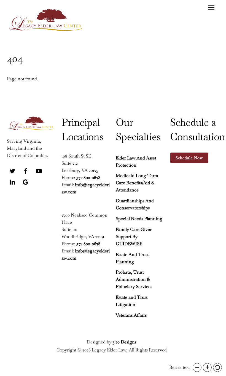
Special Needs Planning (139, 219)
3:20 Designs (124, 342)
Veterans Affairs (131, 315)
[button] (197, 367)
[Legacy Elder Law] (45, 30)
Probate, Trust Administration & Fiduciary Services (134, 279)
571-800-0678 (88, 177)
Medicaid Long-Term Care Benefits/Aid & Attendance (137, 183)
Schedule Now (189, 157)
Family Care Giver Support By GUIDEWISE (134, 236)
